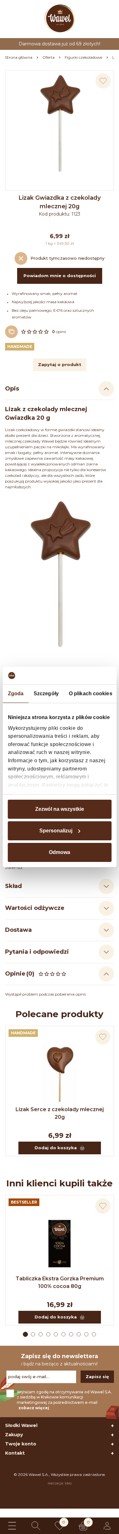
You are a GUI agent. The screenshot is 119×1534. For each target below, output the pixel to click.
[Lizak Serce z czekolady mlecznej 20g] (59, 1074)
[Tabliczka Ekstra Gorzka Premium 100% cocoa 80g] (59, 1243)
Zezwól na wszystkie (59, 809)
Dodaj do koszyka (56, 1147)
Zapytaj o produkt (59, 364)
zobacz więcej (33, 1407)
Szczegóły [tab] (46, 693)
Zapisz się (97, 1376)
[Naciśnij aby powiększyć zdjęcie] (59, 124)
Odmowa (59, 852)
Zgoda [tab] (15, 693)
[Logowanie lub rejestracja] (107, 1525)
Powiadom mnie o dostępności (59, 275)
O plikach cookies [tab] (90, 693)
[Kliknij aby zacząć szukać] (35, 1526)
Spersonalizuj (55, 830)
